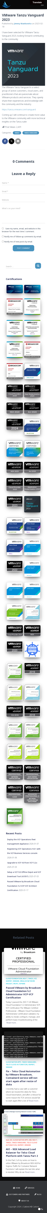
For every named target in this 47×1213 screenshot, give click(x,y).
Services (31, 1188)
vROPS (15, 984)
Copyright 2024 (14, 1206)
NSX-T (25, 978)
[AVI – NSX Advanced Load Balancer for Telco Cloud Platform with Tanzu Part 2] (23, 1122)
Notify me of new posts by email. (18, 241)
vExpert (9, 981)
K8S (30, 1140)
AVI (11, 1140)
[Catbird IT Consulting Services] (7, 4)
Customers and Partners (19, 1194)
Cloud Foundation (14, 978)
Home (18, 1188)
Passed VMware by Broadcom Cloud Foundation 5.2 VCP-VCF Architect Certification (23, 885)
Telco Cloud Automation (17, 1064)
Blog (39, 1194)
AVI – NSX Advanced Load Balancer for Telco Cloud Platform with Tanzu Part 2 (22, 1152)
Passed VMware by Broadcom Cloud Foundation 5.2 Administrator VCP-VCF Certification (23, 992)
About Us (25, 1201)
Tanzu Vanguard (30, 133)
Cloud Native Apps (13, 1062)
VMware (16, 981)
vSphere (22, 984)
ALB (7, 1140)
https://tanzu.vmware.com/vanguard (19, 109)
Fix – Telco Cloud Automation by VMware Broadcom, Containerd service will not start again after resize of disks (23, 1078)
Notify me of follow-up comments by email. (22, 236)
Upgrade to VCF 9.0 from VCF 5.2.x (22, 862)
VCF (35, 978)
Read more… (12, 1022)
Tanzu (17, 133)
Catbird (36, 1206)
